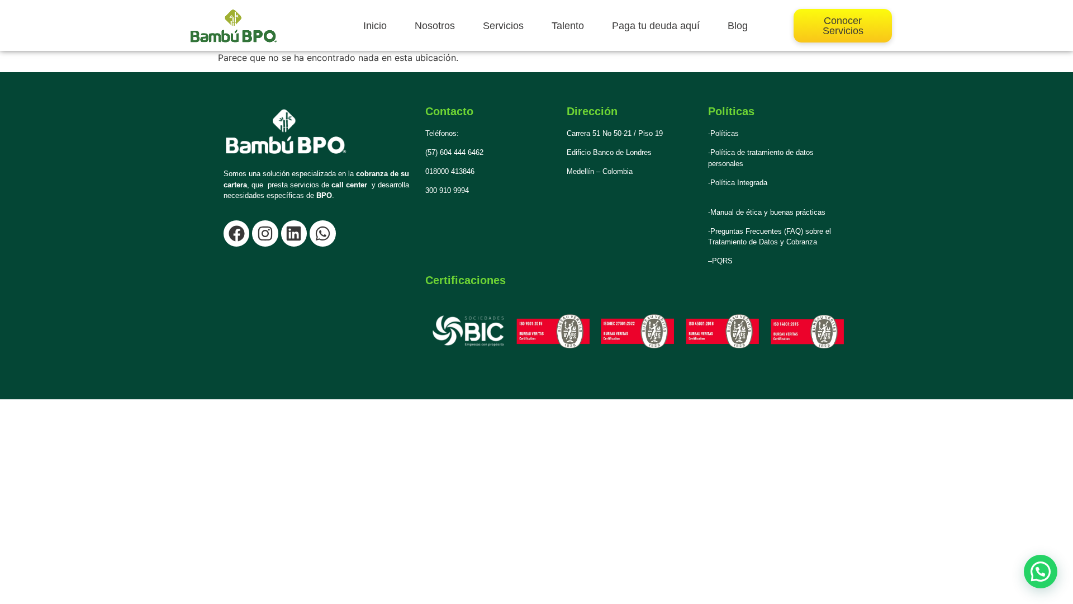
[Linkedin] (294, 233)
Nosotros (435, 25)
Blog (738, 25)
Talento (568, 25)
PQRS (722, 261)
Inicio (375, 25)
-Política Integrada (737, 182)
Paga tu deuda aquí (656, 25)
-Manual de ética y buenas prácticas (766, 212)
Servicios (503, 25)
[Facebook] (236, 233)
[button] (1040, 571)
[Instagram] (265, 233)
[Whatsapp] (322, 233)
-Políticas (723, 133)
